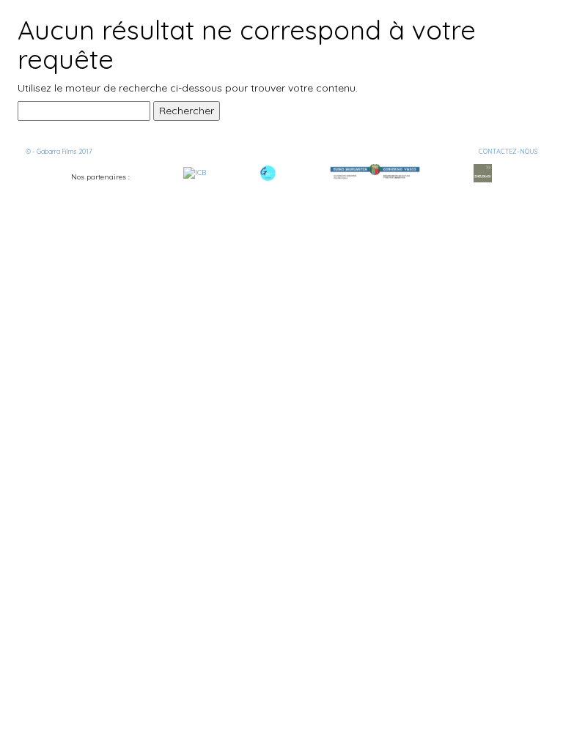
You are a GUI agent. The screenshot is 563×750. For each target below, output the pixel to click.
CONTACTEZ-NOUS (508, 151)
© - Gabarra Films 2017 (59, 151)
